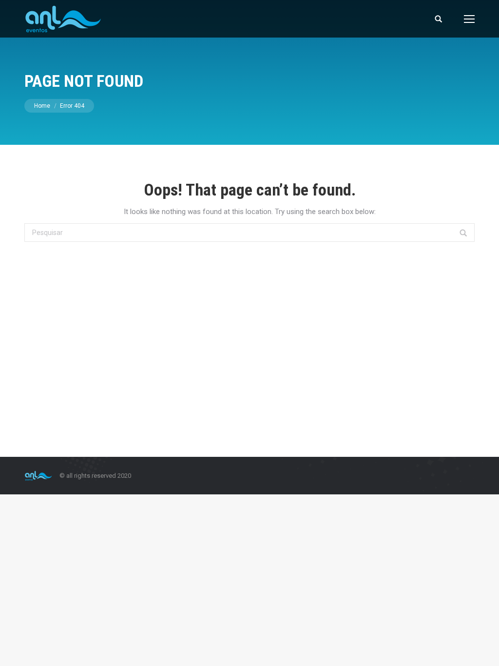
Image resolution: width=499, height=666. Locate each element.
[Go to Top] (483, 650)
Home (42, 105)
